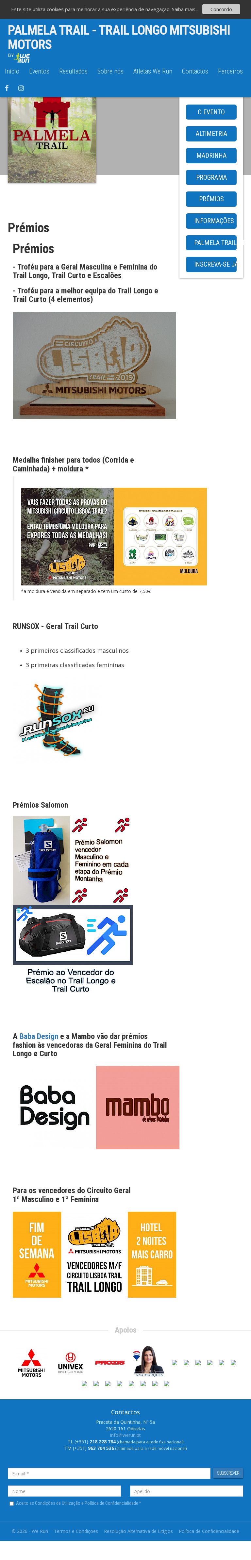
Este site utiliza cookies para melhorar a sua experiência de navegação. (91, 9)
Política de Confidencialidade (209, 1531)
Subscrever (228, 1473)
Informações (214, 221)
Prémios (211, 199)
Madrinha (211, 155)
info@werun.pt (125, 1435)
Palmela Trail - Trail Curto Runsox (215, 243)
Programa (211, 177)
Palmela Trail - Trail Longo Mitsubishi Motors (119, 37)
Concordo (221, 9)
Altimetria (211, 134)
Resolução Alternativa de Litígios (138, 1531)
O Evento (211, 112)
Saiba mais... (185, 9)
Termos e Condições (76, 1531)
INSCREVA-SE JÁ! (215, 264)
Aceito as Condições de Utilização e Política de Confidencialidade (78, 1503)
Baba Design (39, 1036)
